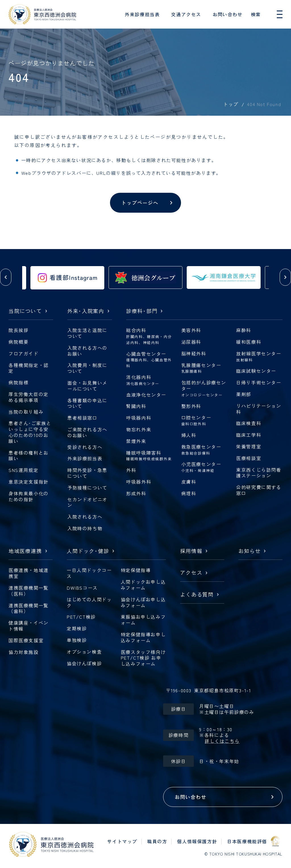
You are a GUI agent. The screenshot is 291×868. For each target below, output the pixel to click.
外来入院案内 (85, 311)
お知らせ (249, 551)
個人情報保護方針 (197, 841)
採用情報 (191, 551)
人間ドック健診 (88, 551)
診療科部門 (141, 311)
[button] (5, 277)
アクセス (191, 572)
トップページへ (139, 202)
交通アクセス (186, 14)
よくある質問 (197, 594)
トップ (230, 104)
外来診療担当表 (142, 14)
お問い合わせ (228, 14)
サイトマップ (122, 841)
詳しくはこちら (222, 741)
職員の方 (157, 841)
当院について (25, 311)
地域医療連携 (25, 551)
